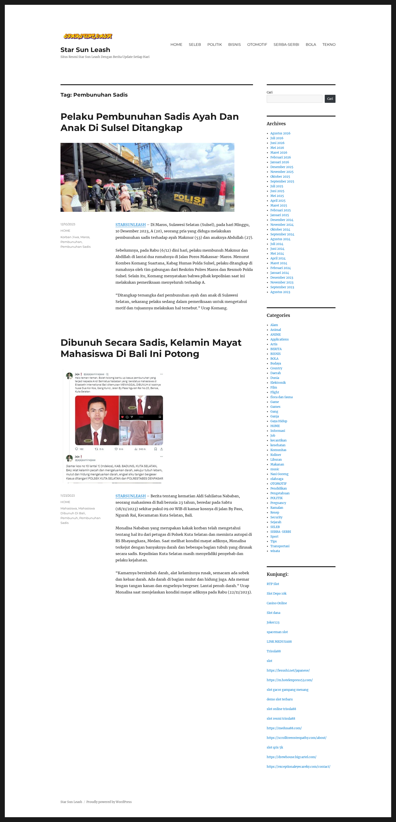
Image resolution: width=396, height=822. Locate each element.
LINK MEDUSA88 (279, 642)
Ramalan (276, 508)
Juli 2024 (276, 244)
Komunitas (278, 450)
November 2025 (282, 172)
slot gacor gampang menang (287, 690)
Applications (279, 339)
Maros (84, 237)
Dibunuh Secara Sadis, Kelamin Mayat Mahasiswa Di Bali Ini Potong (151, 348)
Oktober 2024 (280, 229)
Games (275, 407)
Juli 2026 (276, 138)
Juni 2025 (277, 191)
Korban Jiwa (69, 237)
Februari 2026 (280, 157)
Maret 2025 (278, 205)
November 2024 (282, 225)
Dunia (274, 378)
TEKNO (329, 44)
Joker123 (273, 622)
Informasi (277, 431)
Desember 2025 (281, 167)
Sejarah (275, 522)
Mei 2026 (277, 148)
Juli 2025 (276, 186)
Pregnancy (278, 503)
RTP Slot (273, 584)
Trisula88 (274, 651)
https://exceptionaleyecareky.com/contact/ (298, 767)
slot (269, 661)
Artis (274, 344)
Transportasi (279, 546)
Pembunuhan (71, 242)
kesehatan (278, 445)
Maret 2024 (278, 263)
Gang (274, 412)
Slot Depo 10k (276, 594)
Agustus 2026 (280, 133)
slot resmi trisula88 (281, 719)
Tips (273, 541)
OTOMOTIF (257, 44)
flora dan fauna (281, 397)
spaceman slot (277, 632)
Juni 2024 (277, 249)
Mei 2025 (277, 196)
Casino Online (277, 603)
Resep (274, 512)
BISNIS (234, 44)
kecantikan (278, 440)
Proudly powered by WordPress (109, 802)
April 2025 (278, 201)
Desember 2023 (281, 278)
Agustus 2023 (280, 292)
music (274, 469)
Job (272, 436)
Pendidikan (278, 488)
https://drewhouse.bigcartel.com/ (291, 757)
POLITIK (214, 44)
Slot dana (273, 613)
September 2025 (282, 181)
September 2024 (282, 234)
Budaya (275, 363)
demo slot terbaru (280, 699)
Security (276, 517)
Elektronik (278, 383)
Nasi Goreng (279, 474)
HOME (176, 44)
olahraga (276, 479)
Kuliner (275, 455)
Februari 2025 (280, 210)
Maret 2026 (278, 153)
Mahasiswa (68, 508)
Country (276, 368)
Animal (275, 330)
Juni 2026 (277, 143)
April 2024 (278, 258)
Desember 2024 (281, 220)
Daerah (275, 373)
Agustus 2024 (280, 239)
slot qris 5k (275, 747)
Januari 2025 (279, 215)
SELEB (195, 44)
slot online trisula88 (281, 709)
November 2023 (281, 282)
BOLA (311, 44)
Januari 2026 (279, 162)
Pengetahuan (280, 493)
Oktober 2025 (280, 177)
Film (273, 387)
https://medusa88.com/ (284, 728)
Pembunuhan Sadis (75, 246)
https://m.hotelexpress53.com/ (290, 680)
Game (274, 402)
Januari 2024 (279, 273)
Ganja (274, 416)
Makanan (277, 464)
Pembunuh (69, 518)
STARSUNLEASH (131, 224)
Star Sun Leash (85, 50)
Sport (274, 537)
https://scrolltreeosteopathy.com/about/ (297, 738)
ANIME (275, 335)
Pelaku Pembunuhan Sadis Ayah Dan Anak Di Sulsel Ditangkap (149, 122)
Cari (269, 92)
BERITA (276, 349)
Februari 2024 (280, 268)
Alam (274, 325)
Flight (274, 392)
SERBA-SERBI (286, 44)
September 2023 (282, 287)
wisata (275, 551)
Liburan (276, 460)
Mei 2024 (277, 254)
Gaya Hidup (278, 421)
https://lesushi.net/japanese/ (288, 670)
